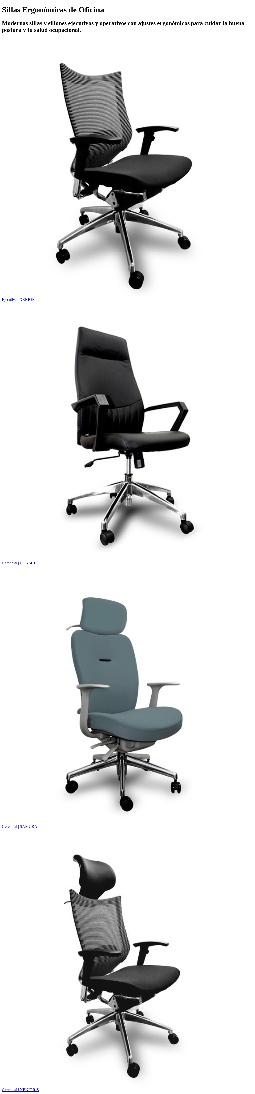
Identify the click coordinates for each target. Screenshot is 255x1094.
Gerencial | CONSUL (19, 563)
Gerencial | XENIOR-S (20, 1090)
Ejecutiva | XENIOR (18, 299)
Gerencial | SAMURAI (20, 826)
